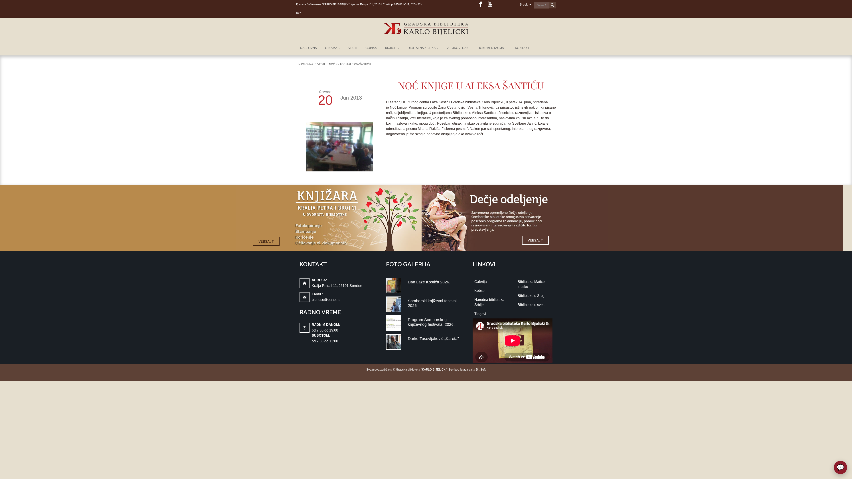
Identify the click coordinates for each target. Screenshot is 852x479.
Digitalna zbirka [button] (422, 48)
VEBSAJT (266, 241)
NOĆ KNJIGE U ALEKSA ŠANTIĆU (350, 64)
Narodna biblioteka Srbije (489, 302)
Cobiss (371, 48)
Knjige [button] (391, 48)
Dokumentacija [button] (491, 48)
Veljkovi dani (458, 48)
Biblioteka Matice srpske (531, 284)
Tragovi (480, 314)
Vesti (352, 48)
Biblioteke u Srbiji (531, 296)
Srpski (524, 4)
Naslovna (308, 48)
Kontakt (522, 48)
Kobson (480, 291)
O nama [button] (331, 48)
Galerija (480, 282)
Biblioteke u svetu (532, 305)
